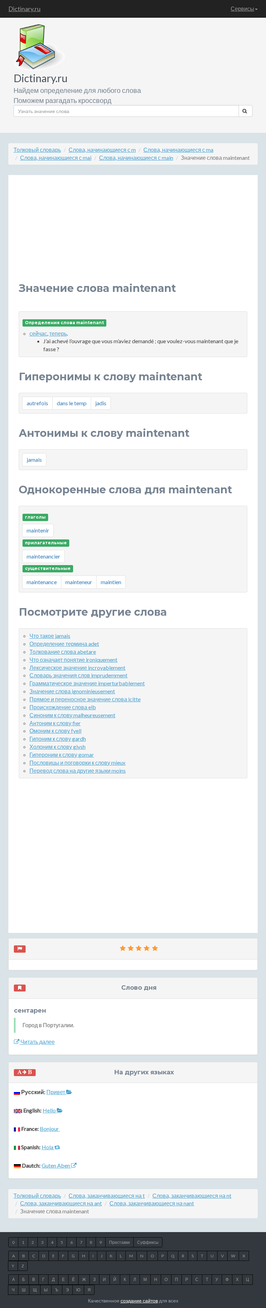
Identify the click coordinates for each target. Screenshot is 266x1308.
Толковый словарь (37, 149)
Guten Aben (56, 1165)
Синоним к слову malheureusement (72, 715)
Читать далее (37, 1041)
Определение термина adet (64, 643)
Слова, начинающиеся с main (136, 157)
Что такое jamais (49, 635)
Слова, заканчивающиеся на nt (191, 1195)
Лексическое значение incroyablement (77, 667)
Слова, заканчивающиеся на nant (151, 1203)
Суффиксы (148, 1242)
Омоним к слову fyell (55, 730)
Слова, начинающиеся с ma (178, 149)
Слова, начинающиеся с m (102, 149)
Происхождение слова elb (62, 707)
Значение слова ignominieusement (72, 691)
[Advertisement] (133, 234)
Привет (56, 1092)
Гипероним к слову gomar (61, 754)
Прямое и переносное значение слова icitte (85, 699)
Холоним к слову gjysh (57, 746)
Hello (50, 1110)
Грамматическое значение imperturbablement (87, 683)
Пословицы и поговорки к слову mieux (77, 762)
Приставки (119, 1242)
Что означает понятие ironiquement (73, 659)
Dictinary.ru (24, 8)
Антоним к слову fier (55, 723)
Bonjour (50, 1128)
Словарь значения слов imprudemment (78, 675)
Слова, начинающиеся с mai (55, 157)
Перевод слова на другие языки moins (77, 770)
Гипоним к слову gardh (57, 738)
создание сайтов (139, 1300)
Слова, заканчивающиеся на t (107, 1195)
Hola (48, 1147)
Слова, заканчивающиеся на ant (61, 1203)
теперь (58, 333)
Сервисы (242, 8)
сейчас (38, 333)
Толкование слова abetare (62, 651)
